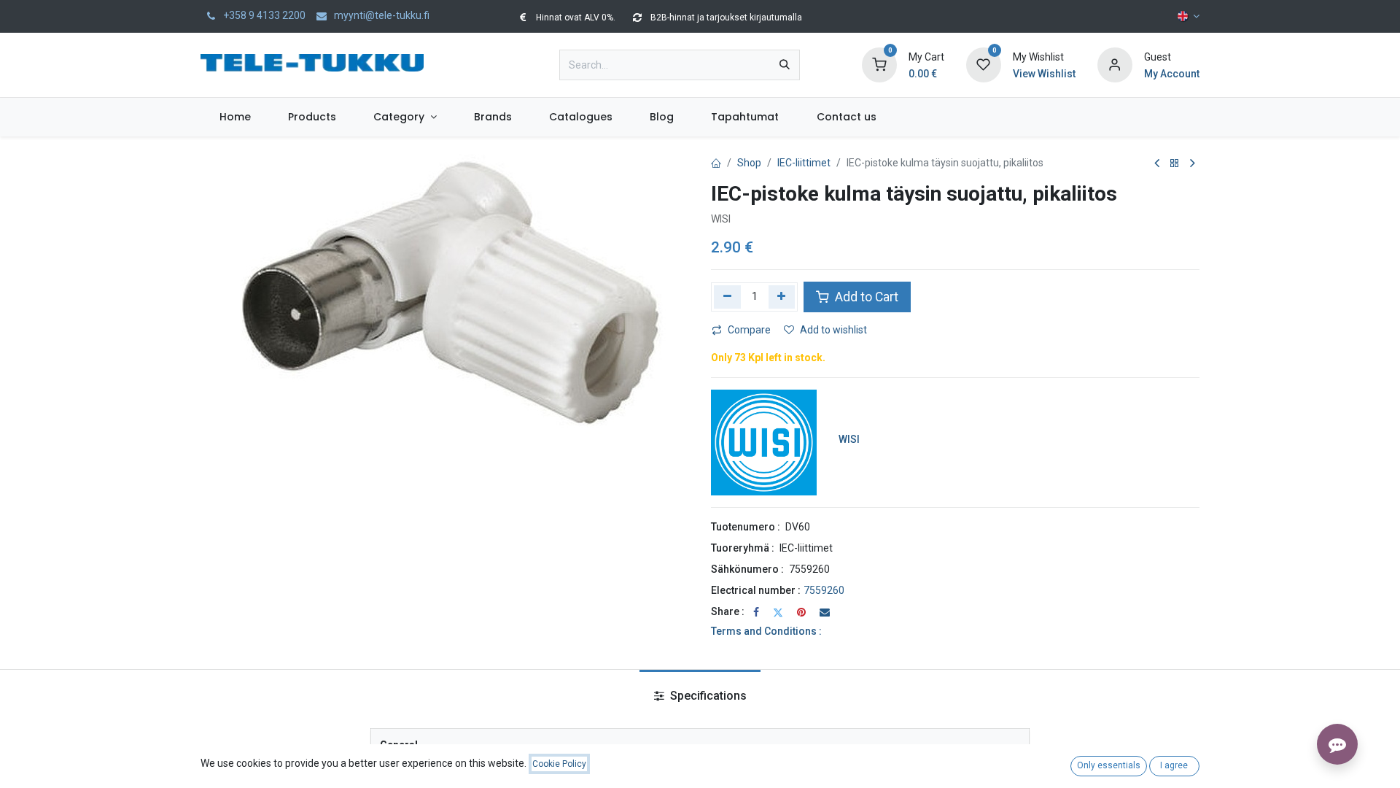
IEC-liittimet (804, 163)
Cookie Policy (559, 764)
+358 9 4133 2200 (263, 15)
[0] (879, 64)
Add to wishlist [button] (833, 330)
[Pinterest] (801, 612)
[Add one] (782, 297)
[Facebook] (756, 612)
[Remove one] (727, 297)
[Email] (825, 612)
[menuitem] (235, 117)
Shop (749, 163)
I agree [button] (1174, 765)
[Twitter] (778, 612)
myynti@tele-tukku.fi (380, 15)
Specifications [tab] (707, 696)
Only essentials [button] (1108, 765)
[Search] (784, 65)
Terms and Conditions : (766, 631)
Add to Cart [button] (865, 297)
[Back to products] (1174, 163)
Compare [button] (749, 330)
